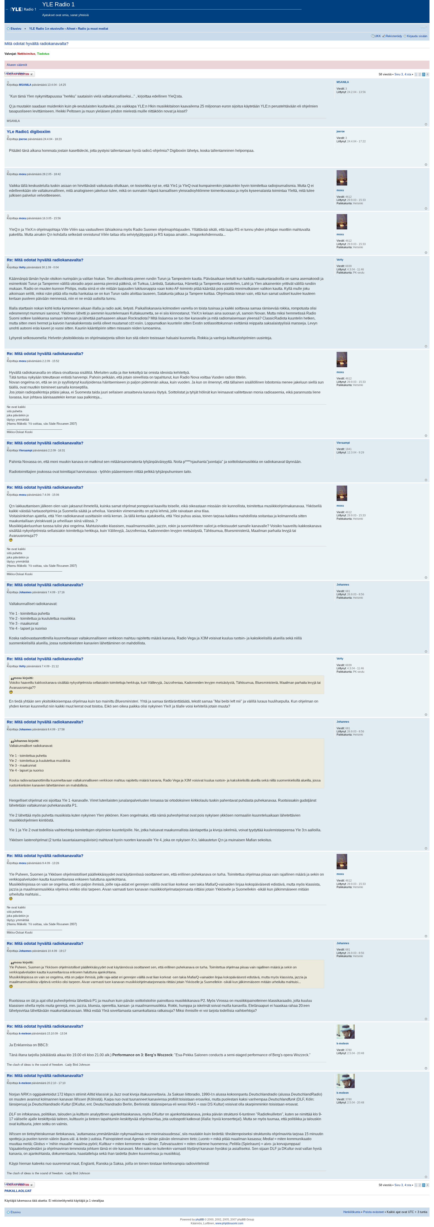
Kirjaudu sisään (417, 36)
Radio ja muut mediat (93, 28)
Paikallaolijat (18, 1191)
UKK (378, 36)
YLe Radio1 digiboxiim (28, 131)
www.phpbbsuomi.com (229, 1223)
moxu (22, 174)
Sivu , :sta (402, 74)
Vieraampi (25, 450)
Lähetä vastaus (15, 73)
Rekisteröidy (394, 36)
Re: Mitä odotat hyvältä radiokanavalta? (45, 260)
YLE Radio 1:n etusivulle (46, 28)
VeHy (22, 267)
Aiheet (70, 28)
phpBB (200, 1219)
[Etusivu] (24, 8)
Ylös (426, 124)
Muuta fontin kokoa (424, 27)
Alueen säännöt (17, 65)
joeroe (23, 139)
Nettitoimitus (26, 53)
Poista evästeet (373, 1212)
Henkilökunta (351, 1212)
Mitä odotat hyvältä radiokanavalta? (36, 43)
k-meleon (25, 1033)
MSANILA (25, 84)
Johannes (25, 592)
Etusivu (16, 28)
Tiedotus (43, 53)
